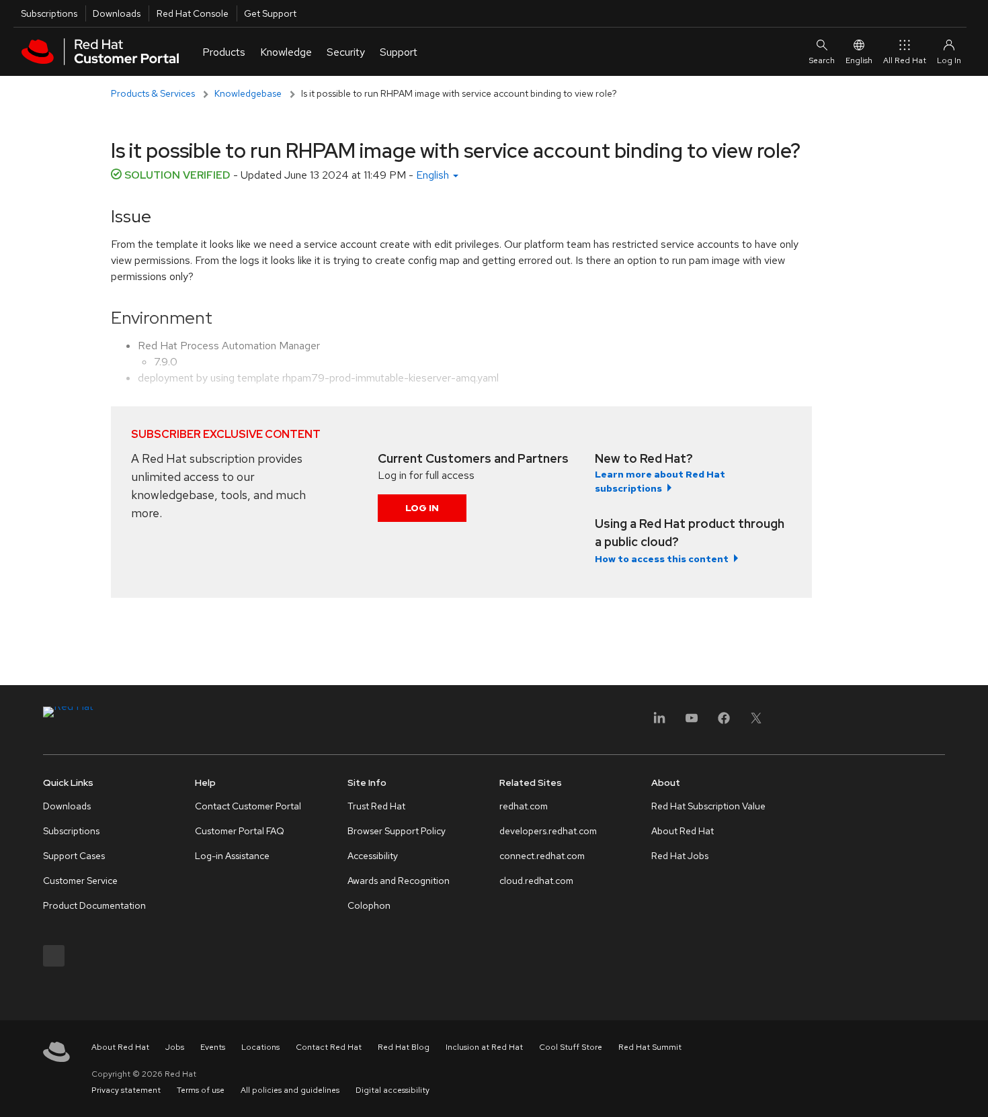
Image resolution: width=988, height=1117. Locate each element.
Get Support (270, 13)
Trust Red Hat (376, 806)
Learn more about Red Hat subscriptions (660, 481)
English (859, 60)
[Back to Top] (973, 1092)
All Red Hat (904, 60)
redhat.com (523, 806)
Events (212, 1047)
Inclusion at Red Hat (484, 1047)
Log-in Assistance (232, 856)
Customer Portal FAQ (239, 831)
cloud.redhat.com (536, 881)
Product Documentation (94, 905)
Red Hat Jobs (679, 856)
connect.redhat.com (542, 856)
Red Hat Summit (650, 1047)
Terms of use (200, 1090)
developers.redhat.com (548, 831)
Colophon (368, 905)
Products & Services (153, 93)
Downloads (116, 13)
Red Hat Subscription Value (708, 806)
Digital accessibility (392, 1090)
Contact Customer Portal (248, 806)
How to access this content (662, 559)
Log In (422, 508)
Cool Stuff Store (570, 1047)
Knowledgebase (248, 93)
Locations (260, 1047)
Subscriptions (49, 13)
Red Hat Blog (403, 1047)
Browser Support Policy (396, 831)
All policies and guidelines (290, 1090)
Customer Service (80, 881)
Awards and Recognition (398, 881)
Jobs (174, 1047)
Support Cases (74, 856)
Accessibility (372, 856)
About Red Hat (682, 831)
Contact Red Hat (329, 1047)
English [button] (434, 175)
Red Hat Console (193, 13)
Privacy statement (126, 1090)
